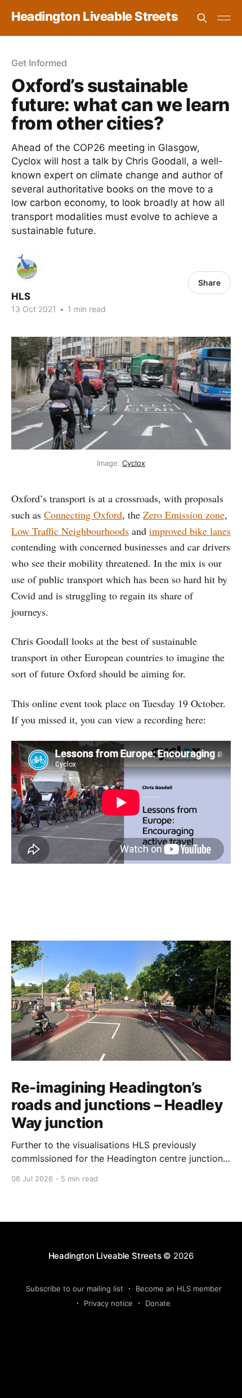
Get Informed (39, 62)
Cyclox (133, 463)
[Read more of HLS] (27, 266)
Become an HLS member (179, 1288)
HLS (20, 296)
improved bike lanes (190, 531)
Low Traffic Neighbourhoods (70, 531)
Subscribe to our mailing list (74, 1288)
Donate (158, 1303)
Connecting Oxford (83, 514)
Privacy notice (108, 1303)
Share (209, 282)
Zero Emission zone (184, 514)
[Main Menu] (224, 18)
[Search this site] (202, 18)
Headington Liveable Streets (94, 16)
